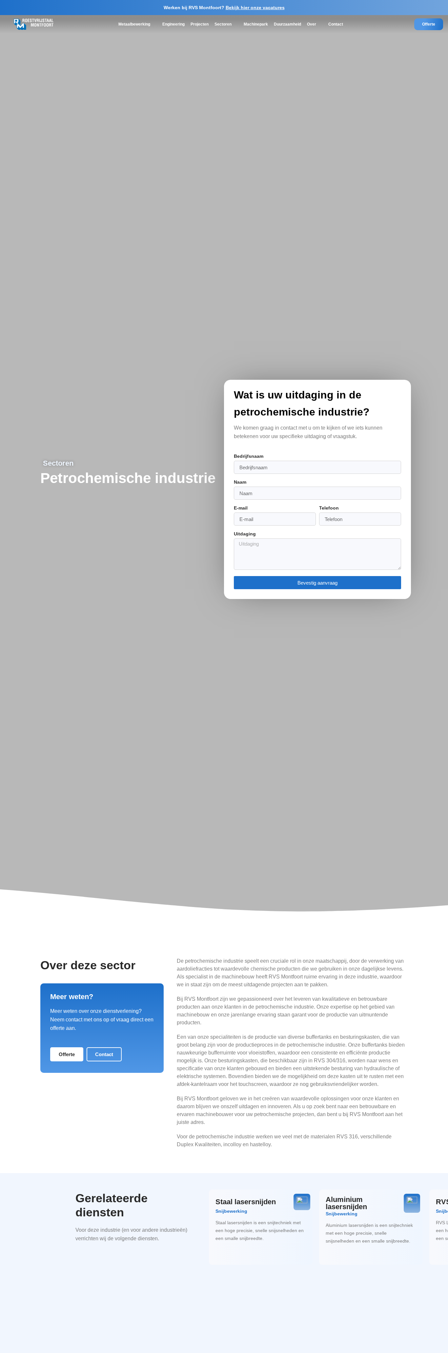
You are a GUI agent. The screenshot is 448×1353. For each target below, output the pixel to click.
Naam (240, 482)
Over (311, 24)
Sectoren (223, 24)
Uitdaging (245, 534)
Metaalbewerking (134, 24)
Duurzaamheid (287, 24)
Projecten (200, 24)
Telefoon (329, 508)
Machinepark (256, 24)
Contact (335, 24)
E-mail (241, 508)
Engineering (173, 24)
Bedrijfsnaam (248, 456)
